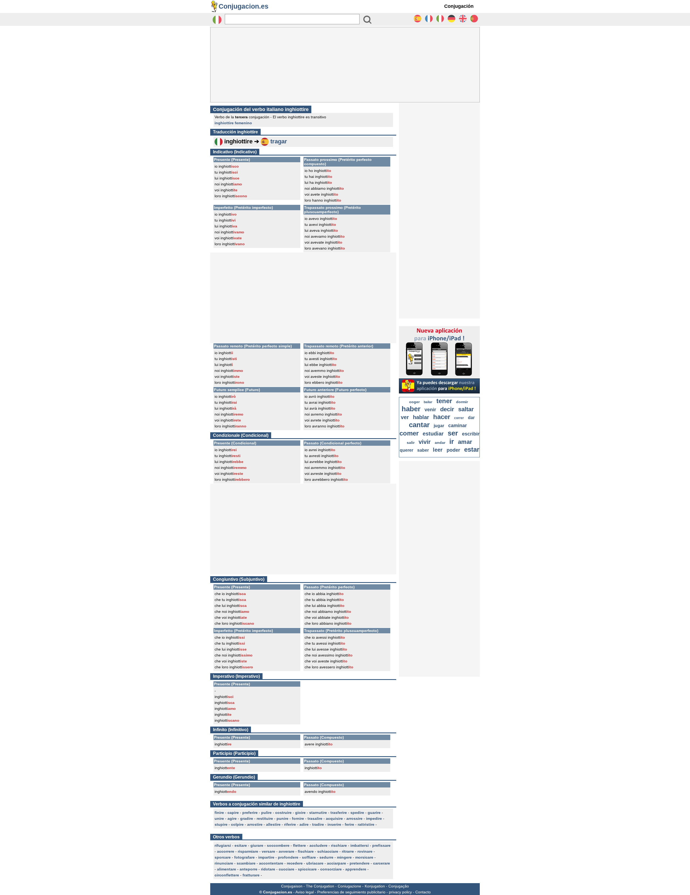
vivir (425, 441)
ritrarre (348, 851)
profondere (288, 857)
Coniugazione (349, 886)
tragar (278, 141)
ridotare (268, 869)
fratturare (251, 875)
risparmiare (248, 851)
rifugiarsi (223, 845)
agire (232, 818)
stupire (221, 824)
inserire (334, 824)
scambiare (246, 863)
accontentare (271, 863)
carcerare (381, 863)
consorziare (331, 869)
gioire (300, 812)
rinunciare (224, 863)
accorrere (225, 851)
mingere (344, 857)
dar (471, 417)
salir (411, 442)
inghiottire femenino (233, 123)
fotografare (244, 857)
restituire (265, 818)
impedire (374, 818)
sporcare (223, 857)
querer (406, 450)
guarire (374, 812)
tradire (318, 824)
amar (465, 441)
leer (438, 450)
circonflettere (227, 875)
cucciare (286, 869)
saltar (466, 409)
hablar (421, 417)
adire (304, 824)
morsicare (364, 857)
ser (453, 433)
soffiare (309, 857)
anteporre (248, 869)
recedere (295, 863)
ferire (349, 824)
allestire (273, 824)
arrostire (255, 824)
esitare (240, 845)
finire (219, 812)
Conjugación (459, 6)
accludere (318, 845)
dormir (462, 402)
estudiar (433, 434)
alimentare (226, 869)
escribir (470, 434)
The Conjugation (320, 886)
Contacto (423, 892)
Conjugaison (291, 886)
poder (453, 450)
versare (268, 851)
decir (447, 409)
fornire (298, 818)
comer (409, 433)
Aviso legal (304, 892)
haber (411, 409)
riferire (290, 824)
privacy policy (400, 892)
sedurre (326, 857)
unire (219, 818)
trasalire (315, 818)
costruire (283, 812)
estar (471, 449)
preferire (250, 812)
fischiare (306, 851)
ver (405, 417)
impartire (266, 857)
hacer (441, 416)
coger (414, 402)
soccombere (278, 845)
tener (444, 401)
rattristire (366, 824)
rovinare (364, 851)
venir (430, 409)
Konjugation (375, 886)
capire (233, 812)
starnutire (318, 812)
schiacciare (327, 851)
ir (451, 441)
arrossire (354, 818)
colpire (237, 824)
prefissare (381, 845)
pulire (266, 812)
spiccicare (307, 869)
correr (459, 418)
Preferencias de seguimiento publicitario (351, 892)
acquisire (334, 818)
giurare (256, 845)
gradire (246, 818)
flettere (299, 845)
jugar (439, 425)
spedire (357, 812)
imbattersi (359, 845)
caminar (457, 425)
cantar (419, 425)
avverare (286, 851)
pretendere (360, 863)
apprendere (355, 869)
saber (423, 450)
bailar (428, 402)
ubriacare (314, 863)
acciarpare (336, 863)
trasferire (338, 812)
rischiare (339, 845)
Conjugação (398, 886)
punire (282, 818)
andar (440, 442)
